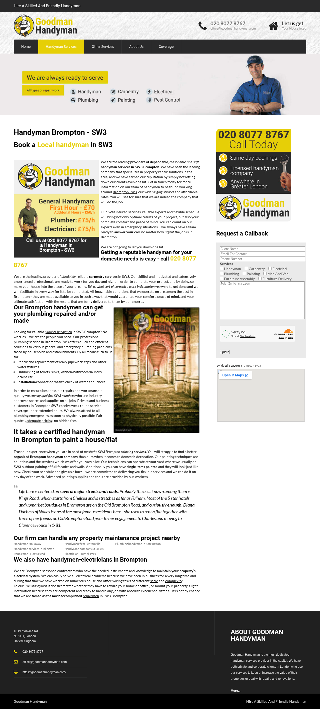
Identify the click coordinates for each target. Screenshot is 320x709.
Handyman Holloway (27, 544)
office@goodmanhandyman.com (233, 28)
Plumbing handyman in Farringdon (138, 544)
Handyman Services (61, 47)
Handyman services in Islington (34, 549)
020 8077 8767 (228, 23)
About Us (136, 47)
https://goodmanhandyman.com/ (44, 672)
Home (25, 47)
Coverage (166, 47)
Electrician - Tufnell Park (80, 554)
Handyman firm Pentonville (82, 544)
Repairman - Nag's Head (29, 554)
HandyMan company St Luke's (84, 549)
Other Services (103, 47)
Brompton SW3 (250, 365)
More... (235, 690)
